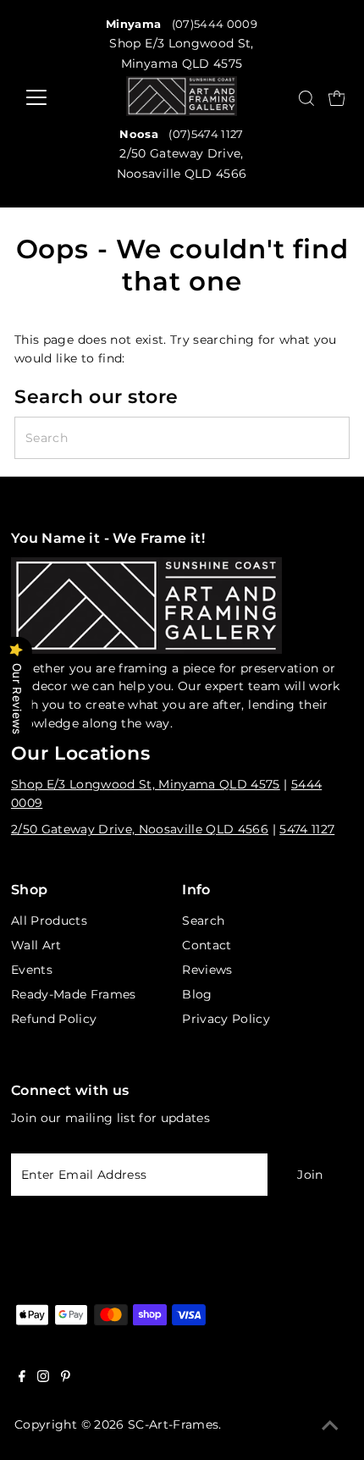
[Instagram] (43, 1378)
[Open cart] (336, 97)
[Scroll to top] (330, 1426)
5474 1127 (306, 829)
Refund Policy (54, 1019)
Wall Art (36, 945)
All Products (49, 920)
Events (31, 969)
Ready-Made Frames (73, 994)
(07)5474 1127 (205, 134)
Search (203, 920)
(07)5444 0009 (214, 23)
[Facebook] (22, 1378)
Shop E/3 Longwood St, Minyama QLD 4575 (145, 784)
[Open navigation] (44, 97)
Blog (197, 994)
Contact (206, 945)
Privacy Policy (226, 1019)
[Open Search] (306, 98)
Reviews (207, 969)
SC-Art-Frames (173, 1424)
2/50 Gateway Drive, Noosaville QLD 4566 (139, 829)
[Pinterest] (65, 1378)
